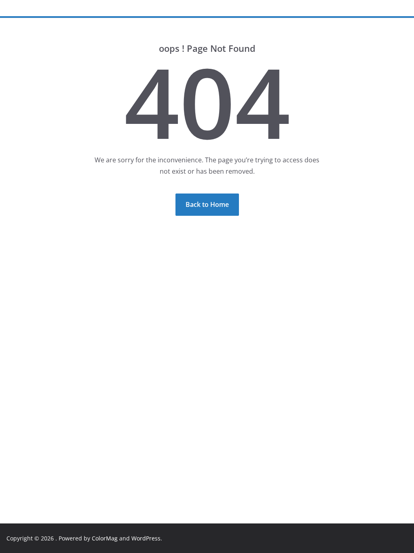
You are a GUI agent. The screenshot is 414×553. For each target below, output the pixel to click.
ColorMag (105, 538)
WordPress (146, 538)
